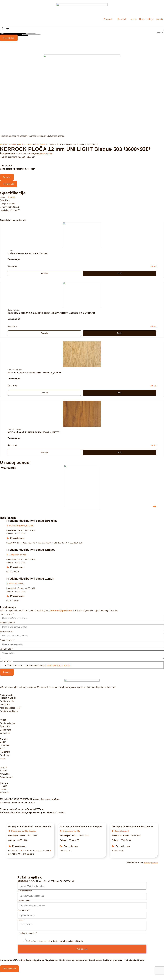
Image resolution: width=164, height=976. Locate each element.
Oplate (10, 250)
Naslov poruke (7, 640)
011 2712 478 (29, 543)
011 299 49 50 (12, 543)
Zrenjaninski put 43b (17, 555)
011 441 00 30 (12, 601)
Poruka (21, 920)
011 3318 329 (44, 543)
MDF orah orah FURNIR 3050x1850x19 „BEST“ (34, 432)
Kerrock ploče (39, 144)
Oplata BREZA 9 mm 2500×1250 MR (28, 253)
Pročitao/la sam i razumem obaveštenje (40, 666)
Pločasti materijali (25, 144)
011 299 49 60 (60, 543)
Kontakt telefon (7, 623)
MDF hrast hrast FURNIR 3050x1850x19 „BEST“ (34, 372)
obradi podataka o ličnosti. (71, 941)
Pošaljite (7, 672)
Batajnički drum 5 (16, 584)
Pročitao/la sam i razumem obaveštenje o (54, 941)
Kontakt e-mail (7, 631)
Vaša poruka (6, 649)
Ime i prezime (6, 614)
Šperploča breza (13, 310)
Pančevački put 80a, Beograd (21, 526)
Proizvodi (12, 144)
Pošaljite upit (82, 949)
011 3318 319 (76, 543)
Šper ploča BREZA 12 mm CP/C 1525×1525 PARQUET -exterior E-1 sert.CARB (51, 313)
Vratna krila (8, 467)
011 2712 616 (12, 572)
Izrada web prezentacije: (17, 802)
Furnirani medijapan (15, 370)
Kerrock (11, 197)
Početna (3, 144)
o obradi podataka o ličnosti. (58, 666)
